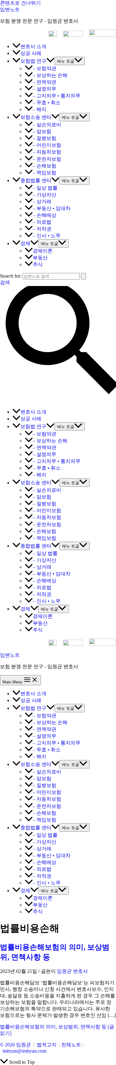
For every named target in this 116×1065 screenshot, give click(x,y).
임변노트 (10, 9)
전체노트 (71, 1044)
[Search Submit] (83, 276)
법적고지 (47, 1044)
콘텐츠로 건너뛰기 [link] (20, 3)
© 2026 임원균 (15, 1044)
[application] (50, 61)
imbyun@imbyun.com (24, 1051)
